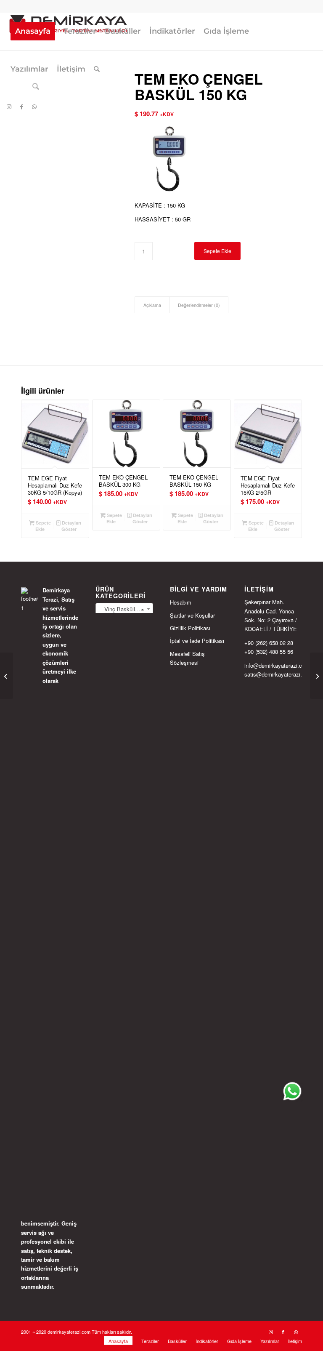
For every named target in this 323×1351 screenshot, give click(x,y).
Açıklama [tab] (152, 305)
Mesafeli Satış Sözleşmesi (187, 658)
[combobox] (124, 609)
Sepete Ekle (217, 250)
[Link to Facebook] (21, 106)
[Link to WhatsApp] (34, 106)
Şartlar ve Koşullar (192, 615)
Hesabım (180, 602)
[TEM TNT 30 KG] (6, 676)
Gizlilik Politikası (190, 628)
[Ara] (97, 69)
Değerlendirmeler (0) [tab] (199, 305)
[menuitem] (32, 31)
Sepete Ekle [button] (42, 526)
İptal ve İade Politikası (197, 641)
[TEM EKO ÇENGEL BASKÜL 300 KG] (316, 676)
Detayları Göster (71, 526)
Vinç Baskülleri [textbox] (121, 609)
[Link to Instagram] (9, 106)
